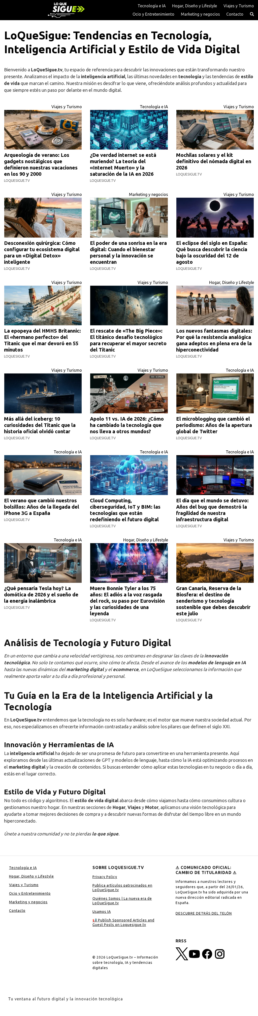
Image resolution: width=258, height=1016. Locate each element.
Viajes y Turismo (238, 6)
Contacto (234, 14)
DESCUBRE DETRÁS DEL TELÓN (204, 913)
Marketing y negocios (200, 14)
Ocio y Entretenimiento (153, 14)
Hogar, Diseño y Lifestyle (194, 6)
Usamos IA (101, 912)
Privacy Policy (104, 877)
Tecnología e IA (152, 6)
